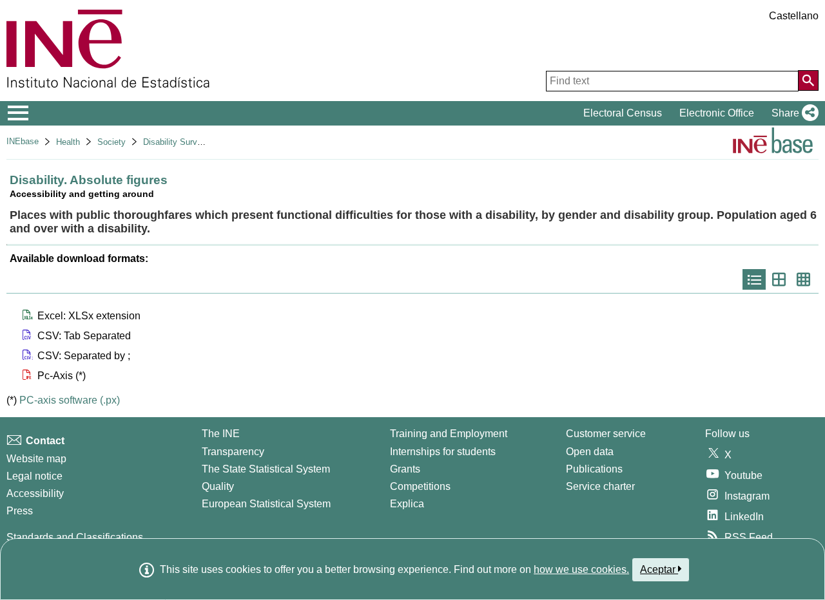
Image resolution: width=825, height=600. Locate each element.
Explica (407, 503)
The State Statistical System (266, 469)
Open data (590, 451)
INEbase (22, 141)
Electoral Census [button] (622, 113)
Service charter (600, 486)
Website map (36, 458)
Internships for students (443, 451)
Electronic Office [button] (716, 113)
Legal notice (34, 476)
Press (19, 510)
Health (68, 142)
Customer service (606, 433)
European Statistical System (266, 503)
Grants (405, 469)
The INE (221, 433)
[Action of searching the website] (808, 80)
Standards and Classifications (74, 537)
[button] (792, 113)
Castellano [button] (794, 15)
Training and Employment (448, 433)
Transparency (233, 451)
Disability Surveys (177, 142)
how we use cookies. (581, 569)
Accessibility (35, 493)
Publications (594, 469)
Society (111, 142)
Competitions (420, 486)
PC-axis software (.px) (69, 400)
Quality (218, 486)
